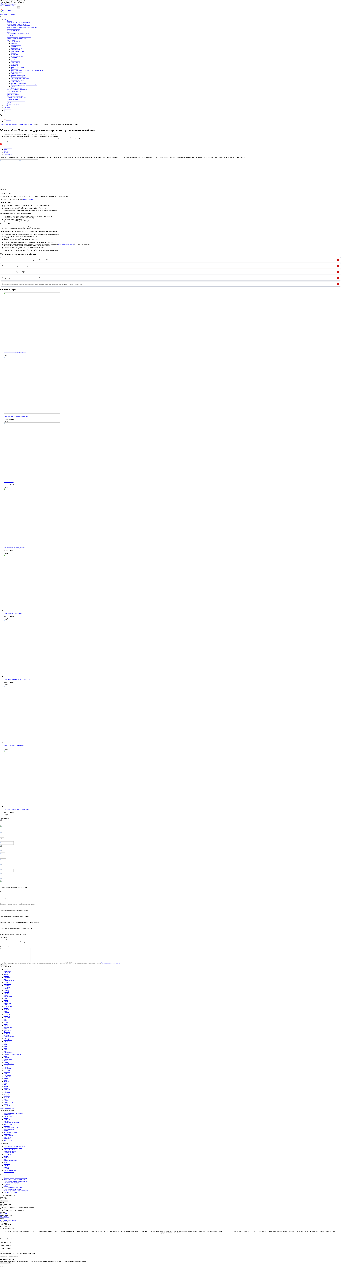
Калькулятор (7, 1134)
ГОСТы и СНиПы (9, 1124)
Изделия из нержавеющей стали (17, 38)
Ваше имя (3, 1197)
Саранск (6, 1065)
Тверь (5, 1080)
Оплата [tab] (6, 152)
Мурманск (7, 1033)
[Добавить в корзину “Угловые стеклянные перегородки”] (9, 749)
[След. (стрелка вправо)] (2, 1266)
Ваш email (3, 1199)
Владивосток (7, 982)
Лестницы (10, 35)
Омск (5, 1043)
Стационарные (15, 81)
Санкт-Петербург (9, 1064)
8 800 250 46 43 (4, 1213)
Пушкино (6, 1057)
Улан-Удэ (6, 1088)
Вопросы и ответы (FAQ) (11, 1127)
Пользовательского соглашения (110, 963)
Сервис (6, 105)
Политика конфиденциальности (13, 1113)
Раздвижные (14, 73)
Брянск (6, 979)
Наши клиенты (8, 1135)
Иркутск (6, 1001)
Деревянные (14, 46)
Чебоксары (7, 1094)
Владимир (7, 985)
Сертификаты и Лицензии (12, 1122)
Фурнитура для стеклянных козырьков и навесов (22, 27)
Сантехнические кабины (18, 77)
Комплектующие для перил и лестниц (18, 22)
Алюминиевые (15, 41)
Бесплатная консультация (9, 145)
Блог (5, 110)
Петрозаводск (8, 1052)
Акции (6, 1165)
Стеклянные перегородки (18, 83)
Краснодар (7, 1016)
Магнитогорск (8, 1027)
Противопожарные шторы (15, 96)
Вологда (6, 988)
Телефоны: (3, 1212)
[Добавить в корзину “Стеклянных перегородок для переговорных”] (9, 815)
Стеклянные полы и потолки (16, 101)
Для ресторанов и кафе (18, 51)
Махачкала (7, 1032)
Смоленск (7, 1072)
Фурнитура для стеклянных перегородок (19, 25)
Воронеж (6, 990)
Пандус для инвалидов (14, 91)
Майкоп (6, 1028)
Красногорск (7, 1014)
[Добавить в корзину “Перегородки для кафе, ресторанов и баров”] (9, 685)
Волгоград (7, 987)
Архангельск (7, 971)
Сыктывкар (7, 1076)
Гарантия (6, 1130)
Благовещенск (8, 977)
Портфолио (7, 107)
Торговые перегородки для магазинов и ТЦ (24, 85)
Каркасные (14, 57)
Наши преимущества (10, 1151)
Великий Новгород (9, 980)
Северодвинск (8, 1070)
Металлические (15, 62)
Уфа (5, 1091)
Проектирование (9, 1152)
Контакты (7, 112)
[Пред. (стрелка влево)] (0, 1266)
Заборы (9, 102)
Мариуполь (7, 1030)
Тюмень (6, 1086)
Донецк (6, 995)
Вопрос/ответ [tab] (8, 154)
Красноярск (7, 1017)
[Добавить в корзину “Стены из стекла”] (9, 487)
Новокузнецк (8, 1038)
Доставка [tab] (6, 151)
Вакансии (7, 1168)
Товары (9, 21)
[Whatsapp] (1, 13)
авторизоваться (28, 199)
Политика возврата (9, 1129)
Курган (6, 1019)
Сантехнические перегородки (20, 78)
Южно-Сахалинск (9, 1102)
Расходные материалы (10, 1132)
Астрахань (7, 972)
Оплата (6, 1118)
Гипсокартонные (16, 45)
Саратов (6, 1067)
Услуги (9, 32)
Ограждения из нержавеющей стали (18, 33)
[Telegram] (3, 13)
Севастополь (7, 1068)
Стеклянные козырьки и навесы (16, 97)
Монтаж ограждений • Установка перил (16, 1190)
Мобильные (14, 64)
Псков (5, 1056)
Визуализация (8, 1154)
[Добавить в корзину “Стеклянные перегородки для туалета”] (9, 355)
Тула (5, 1084)
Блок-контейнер (12, 93)
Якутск (6, 1104)
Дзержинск (7, 993)
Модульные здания (13, 94)
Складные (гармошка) (17, 80)
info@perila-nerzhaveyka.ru (8, 4)
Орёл (5, 1044)
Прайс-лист (7, 1119)
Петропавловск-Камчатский (12, 1054)
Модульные (14, 65)
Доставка (6, 1121)
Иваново (6, 998)
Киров (5, 1011)
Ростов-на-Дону (8, 1059)
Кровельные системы (13, 29)
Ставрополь (7, 1075)
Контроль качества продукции (13, 1148)
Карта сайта (7, 1137)
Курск (5, 1020)
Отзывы (6, 1162)
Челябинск (7, 1096)
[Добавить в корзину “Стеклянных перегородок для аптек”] (9, 553)
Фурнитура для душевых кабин (16, 24)
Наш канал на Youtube (10, 1192)
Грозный (6, 992)
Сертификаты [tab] (8, 148)
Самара (6, 1062)
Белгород (6, 976)
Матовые (13, 59)
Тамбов (6, 1078)
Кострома (6, 1012)
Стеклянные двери (12, 99)
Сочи (5, 1073)
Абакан (6, 969)
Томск (5, 1083)
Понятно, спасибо (5, 1263)
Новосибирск (8, 1040)
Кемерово (6, 1009)
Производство (8, 1116)
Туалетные (14, 86)
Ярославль (7, 1105)
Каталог (14, 124)
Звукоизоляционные (17, 56)
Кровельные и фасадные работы (17, 89)
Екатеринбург (8, 996)
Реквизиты (7, 1164)
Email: (2, 1218)
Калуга (6, 1008)
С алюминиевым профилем (19, 75)
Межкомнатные (15, 61)
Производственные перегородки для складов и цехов (27, 70)
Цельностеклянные (16, 88)
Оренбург (6, 1046)
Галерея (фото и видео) (10, 1160)
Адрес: (2, 1205)
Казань (6, 1004)
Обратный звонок (7, 10)
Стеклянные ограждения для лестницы (19, 37)
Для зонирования (16, 49)
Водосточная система (13, 30)
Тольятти (6, 1081)
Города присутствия (10, 1170)
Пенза (5, 1049)
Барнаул (6, 974)
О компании (7, 109)
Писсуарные (14, 69)
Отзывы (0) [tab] (7, 149)
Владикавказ (7, 984)
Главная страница (5, 124)
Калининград (8, 1006)
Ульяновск (7, 1089)
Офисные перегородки (18, 67)
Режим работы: (4, 1209)
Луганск (6, 1025)
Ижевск (6, 1000)
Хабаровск (7, 1092)
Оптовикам (7, 1138)
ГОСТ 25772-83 (8, 1140)
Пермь (5, 1051)
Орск (5, 1048)
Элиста (6, 1100)
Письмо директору (9, 1149)
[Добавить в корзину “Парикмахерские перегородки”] (9, 619)
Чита (5, 1099)
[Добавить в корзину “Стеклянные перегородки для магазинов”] (9, 421)
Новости (6, 1167)
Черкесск (6, 1097)
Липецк (6, 1024)
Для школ (13, 53)
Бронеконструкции (13, 104)
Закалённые (14, 54)
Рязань (5, 1060)
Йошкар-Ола (7, 1003)
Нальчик (6, 1035)
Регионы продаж (9, 1172)
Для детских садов (16, 48)
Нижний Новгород (9, 1036)
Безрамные (14, 43)
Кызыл (6, 1022)
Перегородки (11, 40)
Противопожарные (16, 72)
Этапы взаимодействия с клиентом (14, 1146)
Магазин (6, 1157)
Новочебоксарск (8, 1041)
